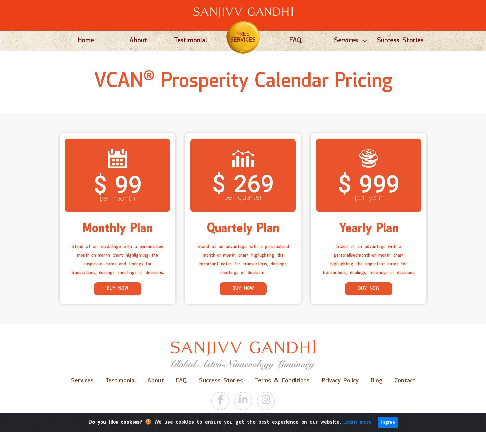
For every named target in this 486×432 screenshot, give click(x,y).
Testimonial (190, 40)
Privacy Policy (340, 381)
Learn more (357, 422)
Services (346, 40)
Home (86, 40)
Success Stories (400, 40)
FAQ (295, 40)
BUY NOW (117, 288)
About (138, 40)
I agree (388, 422)
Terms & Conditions (282, 381)
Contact (404, 381)
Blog (377, 381)
